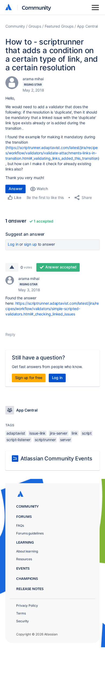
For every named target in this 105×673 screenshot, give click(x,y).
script (87, 433)
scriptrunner (45, 439)
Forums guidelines (30, 533)
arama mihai (33, 79)
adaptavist (15, 433)
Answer (15, 188)
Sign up (30, 244)
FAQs (20, 525)
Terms (21, 613)
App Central (87, 26)
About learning (27, 551)
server (65, 439)
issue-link (37, 433)
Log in (13, 244)
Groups (35, 26)
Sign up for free (28, 377)
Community (36, 7)
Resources (24, 559)
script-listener (18, 439)
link (75, 433)
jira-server (58, 433)
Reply (10, 334)
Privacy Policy (27, 605)
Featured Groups (59, 26)
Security (22, 621)
